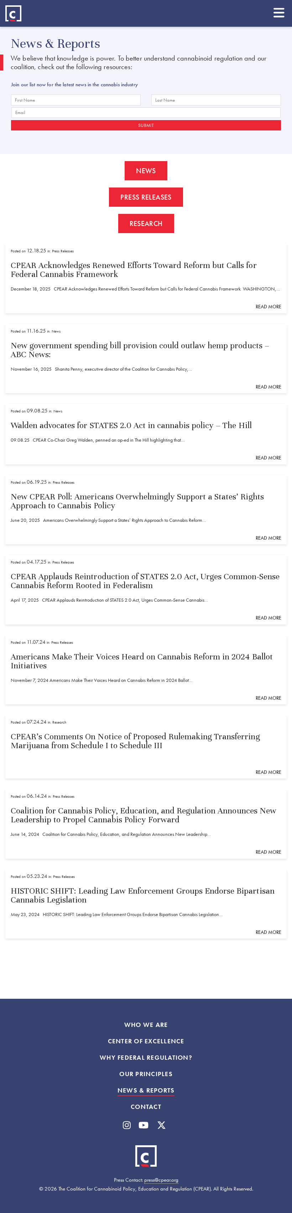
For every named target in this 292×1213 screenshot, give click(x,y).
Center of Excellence (146, 1041)
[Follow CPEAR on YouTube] (143, 1125)
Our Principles (146, 1074)
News (146, 170)
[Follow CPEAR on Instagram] (127, 1125)
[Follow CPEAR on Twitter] (161, 1125)
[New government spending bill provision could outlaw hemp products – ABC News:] (146, 359)
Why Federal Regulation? (146, 1058)
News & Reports (146, 1090)
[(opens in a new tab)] (146, 746)
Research (146, 223)
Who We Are (146, 1025)
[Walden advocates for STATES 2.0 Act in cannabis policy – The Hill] (146, 434)
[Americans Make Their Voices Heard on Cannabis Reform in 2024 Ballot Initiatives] (146, 670)
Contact (146, 1107)
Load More (146, 982)
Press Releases (145, 197)
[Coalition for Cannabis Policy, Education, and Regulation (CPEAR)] (13, 13)
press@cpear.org (161, 1179)
